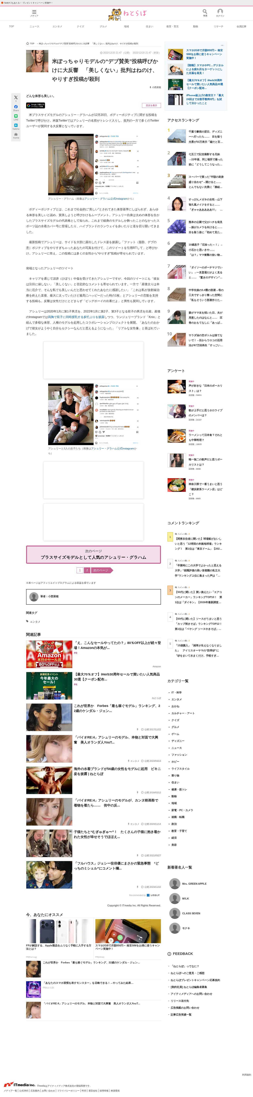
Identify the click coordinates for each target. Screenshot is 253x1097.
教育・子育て (179, 830)
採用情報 (104, 1090)
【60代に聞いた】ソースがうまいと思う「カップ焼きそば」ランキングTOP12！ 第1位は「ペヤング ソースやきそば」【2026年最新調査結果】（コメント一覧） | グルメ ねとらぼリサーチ (200, 628)
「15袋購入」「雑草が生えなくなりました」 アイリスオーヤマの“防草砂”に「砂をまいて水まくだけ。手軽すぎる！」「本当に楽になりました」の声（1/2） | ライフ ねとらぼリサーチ (198, 655)
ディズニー (178, 740)
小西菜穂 (156, 87)
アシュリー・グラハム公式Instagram (105, 198)
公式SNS (24, 1090)
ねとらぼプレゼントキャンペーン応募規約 (193, 980)
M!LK (185, 898)
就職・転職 (178, 817)
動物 (195, 26)
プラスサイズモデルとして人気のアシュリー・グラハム (94, 557)
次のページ (100, 570)
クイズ (80, 26)
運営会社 (93, 1090)
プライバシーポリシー (68, 1090)
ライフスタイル (181, 768)
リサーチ (218, 26)
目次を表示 (151, 105)
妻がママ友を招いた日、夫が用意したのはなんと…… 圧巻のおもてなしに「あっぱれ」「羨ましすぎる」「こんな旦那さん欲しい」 (205, 322)
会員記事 (241, 26)
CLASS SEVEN (191, 913)
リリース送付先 (178, 1000)
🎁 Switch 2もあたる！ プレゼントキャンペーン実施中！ (27, 3)
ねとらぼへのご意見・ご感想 (185, 973)
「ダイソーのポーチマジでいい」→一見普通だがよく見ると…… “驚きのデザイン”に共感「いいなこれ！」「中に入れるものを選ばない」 (205, 277)
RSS (84, 1090)
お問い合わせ (49, 1090)
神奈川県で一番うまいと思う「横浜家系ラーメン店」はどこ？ (205, 489)
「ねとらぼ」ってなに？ (183, 966)
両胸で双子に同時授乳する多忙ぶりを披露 (76, 317)
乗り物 (175, 775)
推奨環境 (115, 1090)
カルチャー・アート (183, 713)
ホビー (175, 761)
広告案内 (35, 1090)
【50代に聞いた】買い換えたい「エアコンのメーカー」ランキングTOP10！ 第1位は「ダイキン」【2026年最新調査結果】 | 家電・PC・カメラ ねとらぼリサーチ (198, 602)
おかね (175, 706)
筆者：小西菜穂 (49, 596)
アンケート (176, 371)
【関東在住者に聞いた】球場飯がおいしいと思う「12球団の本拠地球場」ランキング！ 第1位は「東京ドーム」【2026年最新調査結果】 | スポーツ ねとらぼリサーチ (198, 548)
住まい (149, 26)
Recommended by (137, 895)
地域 (126, 26)
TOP (11, 26)
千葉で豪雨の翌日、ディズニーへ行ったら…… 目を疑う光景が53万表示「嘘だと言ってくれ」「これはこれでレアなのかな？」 (206, 141)
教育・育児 (173, 26)
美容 (174, 844)
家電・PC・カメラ (182, 810)
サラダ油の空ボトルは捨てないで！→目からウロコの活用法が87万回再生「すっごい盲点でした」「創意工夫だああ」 (206, 345)
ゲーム (175, 734)
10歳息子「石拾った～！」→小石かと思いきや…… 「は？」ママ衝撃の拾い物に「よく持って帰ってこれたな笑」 (206, 254)
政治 (174, 823)
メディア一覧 (11, 1090)
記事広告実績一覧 (179, 1014)
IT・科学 (177, 692)
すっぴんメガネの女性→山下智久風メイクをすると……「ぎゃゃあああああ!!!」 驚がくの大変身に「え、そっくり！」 (206, 209)
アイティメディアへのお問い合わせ (189, 993)
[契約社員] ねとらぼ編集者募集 (187, 986)
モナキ (186, 928)
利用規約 (246, 1074)
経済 (174, 837)
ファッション (179, 754)
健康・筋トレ (179, 789)
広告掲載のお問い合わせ (183, 1007)
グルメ (103, 26)
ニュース (34, 26)
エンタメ (57, 26)
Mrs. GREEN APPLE (194, 883)
